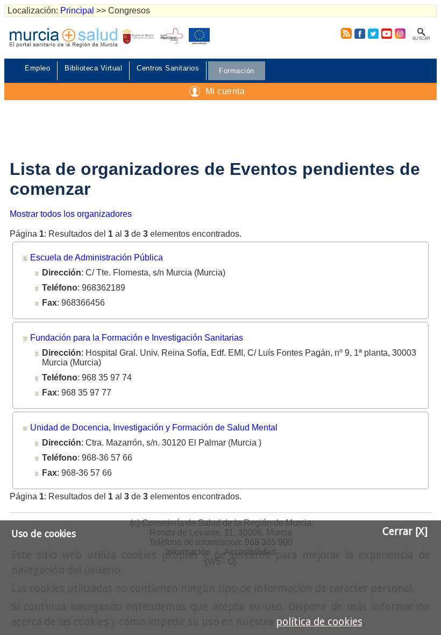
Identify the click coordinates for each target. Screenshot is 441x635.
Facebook (359, 33)
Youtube (386, 33)
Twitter (373, 33)
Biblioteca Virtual (93, 68)
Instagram (399, 33)
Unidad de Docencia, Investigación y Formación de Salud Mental (154, 427)
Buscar (421, 38)
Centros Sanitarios (168, 68)
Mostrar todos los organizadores (71, 213)
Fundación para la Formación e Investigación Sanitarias (136, 337)
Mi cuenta (225, 91)
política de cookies (319, 622)
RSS (344, 33)
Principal (77, 10)
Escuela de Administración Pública (96, 257)
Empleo (37, 68)
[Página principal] (63, 38)
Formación (236, 71)
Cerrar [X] (405, 531)
